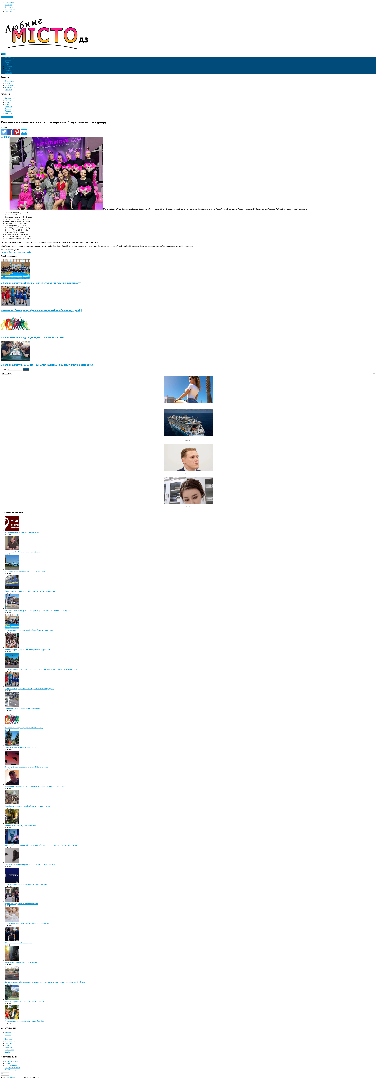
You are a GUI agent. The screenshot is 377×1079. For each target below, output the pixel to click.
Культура (8, 5)
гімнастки (4, 252)
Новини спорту (10, 9)
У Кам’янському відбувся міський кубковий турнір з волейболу (41, 282)
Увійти (7, 1063)
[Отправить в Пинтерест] (17, 134)
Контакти (8, 73)
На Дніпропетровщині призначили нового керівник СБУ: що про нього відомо (35, 786)
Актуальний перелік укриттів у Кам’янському (22, 532)
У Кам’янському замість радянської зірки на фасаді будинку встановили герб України (37, 610)
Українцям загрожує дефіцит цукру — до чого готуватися (27, 923)
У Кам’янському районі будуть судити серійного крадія (26, 884)
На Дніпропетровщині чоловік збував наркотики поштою (27, 806)
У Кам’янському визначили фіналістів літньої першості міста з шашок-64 (47, 364)
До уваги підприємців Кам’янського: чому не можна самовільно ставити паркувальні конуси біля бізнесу (45, 982)
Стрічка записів (11, 1065)
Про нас (8, 71)
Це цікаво (8, 64)
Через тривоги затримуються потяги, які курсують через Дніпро (30, 591)
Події (7, 62)
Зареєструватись (11, 1061)
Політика (8, 66)
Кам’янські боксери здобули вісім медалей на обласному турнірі (41, 310)
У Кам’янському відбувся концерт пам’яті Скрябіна (24, 1021)
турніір (28, 252)
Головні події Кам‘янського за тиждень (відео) (23, 552)
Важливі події (10, 58)
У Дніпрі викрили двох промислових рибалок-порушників (27, 650)
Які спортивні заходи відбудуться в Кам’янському (32, 337)
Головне (8, 60)
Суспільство (9, 3)
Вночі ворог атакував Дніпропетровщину (21, 962)
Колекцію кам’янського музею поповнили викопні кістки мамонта (30, 865)
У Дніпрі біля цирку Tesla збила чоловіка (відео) (23, 708)
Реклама (8, 68)
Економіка (9, 7)
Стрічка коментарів (12, 1068)
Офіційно (8, 11)
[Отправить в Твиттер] (4, 134)
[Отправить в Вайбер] (5, 137)
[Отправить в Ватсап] (2, 137)
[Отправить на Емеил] (24, 134)
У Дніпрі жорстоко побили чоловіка (18, 943)
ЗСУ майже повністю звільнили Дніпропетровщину (25, 571)
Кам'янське (13, 252)
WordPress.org (10, 1070)
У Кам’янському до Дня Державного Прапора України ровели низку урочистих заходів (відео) (41, 669)
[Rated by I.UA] (5, 1075)
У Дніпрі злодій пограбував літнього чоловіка (22, 825)
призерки (21, 252)
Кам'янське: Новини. (14, 1077)
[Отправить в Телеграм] (8, 137)
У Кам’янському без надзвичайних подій (20, 747)
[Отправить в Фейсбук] (10, 134)
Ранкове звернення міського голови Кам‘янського (24, 1001)
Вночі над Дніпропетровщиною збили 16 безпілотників (26, 767)
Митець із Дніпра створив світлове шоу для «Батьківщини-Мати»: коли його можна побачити (41, 845)
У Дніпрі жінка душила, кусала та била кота (21, 904)
